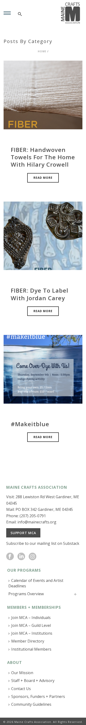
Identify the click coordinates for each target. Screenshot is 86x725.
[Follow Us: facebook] (10, 557)
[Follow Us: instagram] (32, 557)
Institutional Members (31, 649)
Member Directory (27, 641)
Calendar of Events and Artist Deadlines (35, 583)
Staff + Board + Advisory (32, 680)
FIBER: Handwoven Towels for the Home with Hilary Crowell (43, 157)
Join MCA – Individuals (31, 617)
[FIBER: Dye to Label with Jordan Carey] (43, 235)
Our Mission (22, 672)
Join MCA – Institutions (31, 633)
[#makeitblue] (43, 369)
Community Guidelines (31, 704)
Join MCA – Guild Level (31, 625)
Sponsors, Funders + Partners (38, 696)
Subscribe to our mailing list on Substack (42, 543)
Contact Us (21, 688)
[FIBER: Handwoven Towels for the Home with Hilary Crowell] (43, 94)
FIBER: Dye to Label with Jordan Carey (39, 294)
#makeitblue (30, 424)
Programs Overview (26, 593)
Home (42, 51)
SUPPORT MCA (23, 533)
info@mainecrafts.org (36, 522)
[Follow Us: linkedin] (21, 557)
